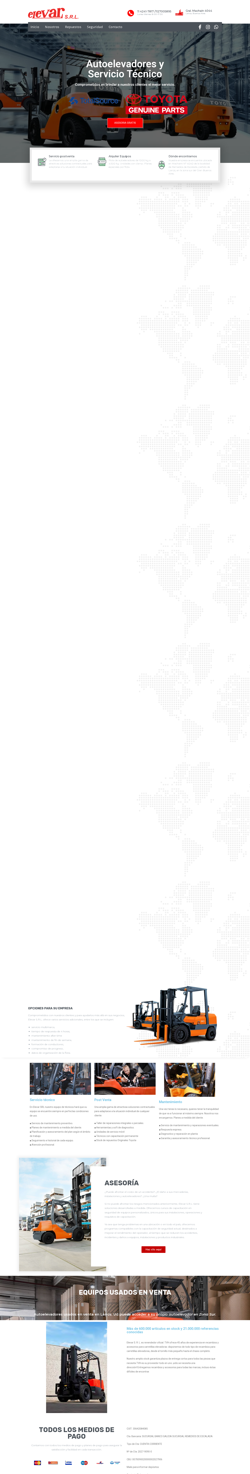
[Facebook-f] (200, 27)
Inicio (35, 27)
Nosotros (52, 27)
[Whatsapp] (216, 27)
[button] (125, 123)
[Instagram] (208, 27)
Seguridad (95, 27)
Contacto (115, 27)
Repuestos (73, 27)
